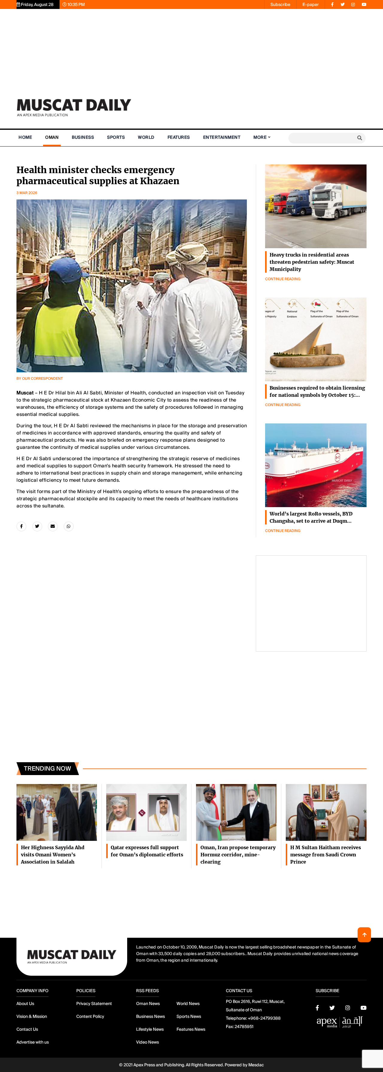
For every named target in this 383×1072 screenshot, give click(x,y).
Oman (52, 137)
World (146, 137)
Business (83, 137)
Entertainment (222, 137)
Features (179, 137)
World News (188, 1003)
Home (25, 137)
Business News (150, 1016)
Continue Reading (282, 279)
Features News (191, 1029)
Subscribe (280, 4)
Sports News (189, 1016)
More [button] (260, 137)
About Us (25, 1003)
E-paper (311, 4)
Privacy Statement (94, 1003)
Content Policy (90, 1016)
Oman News (148, 1003)
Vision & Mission (31, 1016)
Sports (116, 137)
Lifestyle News (150, 1029)
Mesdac (256, 1065)
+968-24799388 (264, 1018)
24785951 (244, 1026)
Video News (147, 1042)
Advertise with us (32, 1042)
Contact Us (27, 1029)
